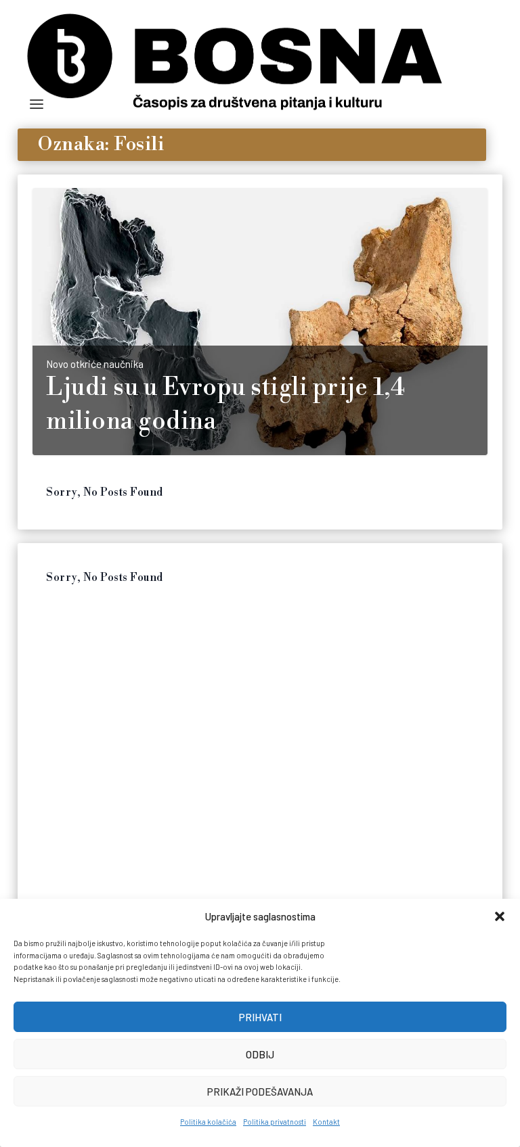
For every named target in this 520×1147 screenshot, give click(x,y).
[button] (499, 916)
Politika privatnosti (274, 1121)
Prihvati (260, 1017)
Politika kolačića (208, 1121)
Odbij (260, 1054)
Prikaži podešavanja (260, 1091)
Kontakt (326, 1121)
